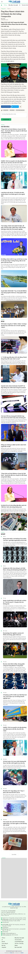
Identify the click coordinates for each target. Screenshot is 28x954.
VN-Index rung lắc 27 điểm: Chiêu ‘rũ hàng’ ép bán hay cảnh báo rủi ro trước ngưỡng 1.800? (14, 325)
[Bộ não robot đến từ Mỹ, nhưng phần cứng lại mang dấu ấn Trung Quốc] (15, 681)
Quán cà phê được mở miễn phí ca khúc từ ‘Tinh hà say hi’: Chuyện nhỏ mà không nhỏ (14, 602)
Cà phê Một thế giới (19, 941)
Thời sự (5, 5)
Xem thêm (14, 854)
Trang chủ (3, 8)
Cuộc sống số (5, 943)
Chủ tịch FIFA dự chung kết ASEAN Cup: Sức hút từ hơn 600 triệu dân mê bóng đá (13, 416)
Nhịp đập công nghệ (13, 5)
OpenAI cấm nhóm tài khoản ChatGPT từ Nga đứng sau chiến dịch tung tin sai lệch (13, 386)
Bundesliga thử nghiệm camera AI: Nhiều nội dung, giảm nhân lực (13, 633)
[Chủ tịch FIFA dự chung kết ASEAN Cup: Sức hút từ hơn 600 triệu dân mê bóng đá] (14, 432)
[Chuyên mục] (2, 1)
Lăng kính (4, 947)
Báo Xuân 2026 (18, 947)
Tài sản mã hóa (18, 939)
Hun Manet (12, 110)
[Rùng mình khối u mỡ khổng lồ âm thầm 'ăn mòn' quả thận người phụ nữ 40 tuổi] (15, 554)
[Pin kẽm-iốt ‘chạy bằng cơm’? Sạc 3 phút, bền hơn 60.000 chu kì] (15, 808)
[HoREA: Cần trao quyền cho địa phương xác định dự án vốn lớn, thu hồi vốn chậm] (14, 180)
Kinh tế (3, 941)
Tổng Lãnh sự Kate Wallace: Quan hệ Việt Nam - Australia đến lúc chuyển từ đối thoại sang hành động (14, 130)
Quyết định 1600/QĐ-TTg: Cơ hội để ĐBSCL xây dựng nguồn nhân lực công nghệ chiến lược (14, 292)
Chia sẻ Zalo (15, 106)
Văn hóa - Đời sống (19, 943)
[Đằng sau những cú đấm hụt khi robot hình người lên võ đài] (14, 461)
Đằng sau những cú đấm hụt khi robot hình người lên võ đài (13, 445)
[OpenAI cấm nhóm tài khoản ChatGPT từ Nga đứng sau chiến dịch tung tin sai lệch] (14, 403)
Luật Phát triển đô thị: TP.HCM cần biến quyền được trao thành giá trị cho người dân (13, 194)
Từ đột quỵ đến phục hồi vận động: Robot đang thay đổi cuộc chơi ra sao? (14, 358)
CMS (12, 952)
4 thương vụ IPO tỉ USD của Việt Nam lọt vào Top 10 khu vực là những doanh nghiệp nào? (15, 696)
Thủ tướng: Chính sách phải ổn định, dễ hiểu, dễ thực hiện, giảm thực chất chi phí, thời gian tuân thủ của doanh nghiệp (13, 227)
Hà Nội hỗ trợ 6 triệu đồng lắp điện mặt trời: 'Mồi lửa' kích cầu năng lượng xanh (14, 506)
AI (19, 5)
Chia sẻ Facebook (6, 106)
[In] (20, 106)
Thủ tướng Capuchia (20, 110)
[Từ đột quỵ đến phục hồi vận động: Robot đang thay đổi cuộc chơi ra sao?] (14, 373)
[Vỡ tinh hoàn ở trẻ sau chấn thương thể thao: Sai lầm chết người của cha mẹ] (15, 777)
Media (16, 945)
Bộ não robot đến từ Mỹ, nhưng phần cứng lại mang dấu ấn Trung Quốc (14, 664)
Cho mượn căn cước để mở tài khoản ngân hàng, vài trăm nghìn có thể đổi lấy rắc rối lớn (15, 823)
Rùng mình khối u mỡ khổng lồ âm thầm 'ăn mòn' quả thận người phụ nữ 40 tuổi (14, 539)
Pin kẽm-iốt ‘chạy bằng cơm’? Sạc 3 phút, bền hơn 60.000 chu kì (13, 791)
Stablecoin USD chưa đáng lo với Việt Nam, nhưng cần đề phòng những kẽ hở (14, 569)
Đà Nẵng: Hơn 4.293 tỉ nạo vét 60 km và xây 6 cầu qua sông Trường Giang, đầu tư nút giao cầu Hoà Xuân (14, 260)
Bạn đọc (3, 945)
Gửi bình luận (6, 119)
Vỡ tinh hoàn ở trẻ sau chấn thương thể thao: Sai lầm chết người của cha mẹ (14, 762)
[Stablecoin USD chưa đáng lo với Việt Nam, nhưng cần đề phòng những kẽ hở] (15, 587)
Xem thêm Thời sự (5, 126)
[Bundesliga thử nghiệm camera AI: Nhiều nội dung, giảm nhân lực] (15, 650)
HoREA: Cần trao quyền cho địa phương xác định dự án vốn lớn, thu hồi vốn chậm (14, 161)
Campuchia (6, 110)
